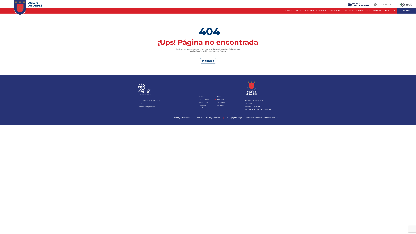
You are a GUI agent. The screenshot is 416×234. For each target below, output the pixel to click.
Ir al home (208, 60)
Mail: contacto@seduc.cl (146, 106)
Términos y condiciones (180, 118)
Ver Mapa (141, 104)
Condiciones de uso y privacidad (208, 118)
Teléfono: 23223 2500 (252, 106)
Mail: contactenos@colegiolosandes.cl (258, 109)
